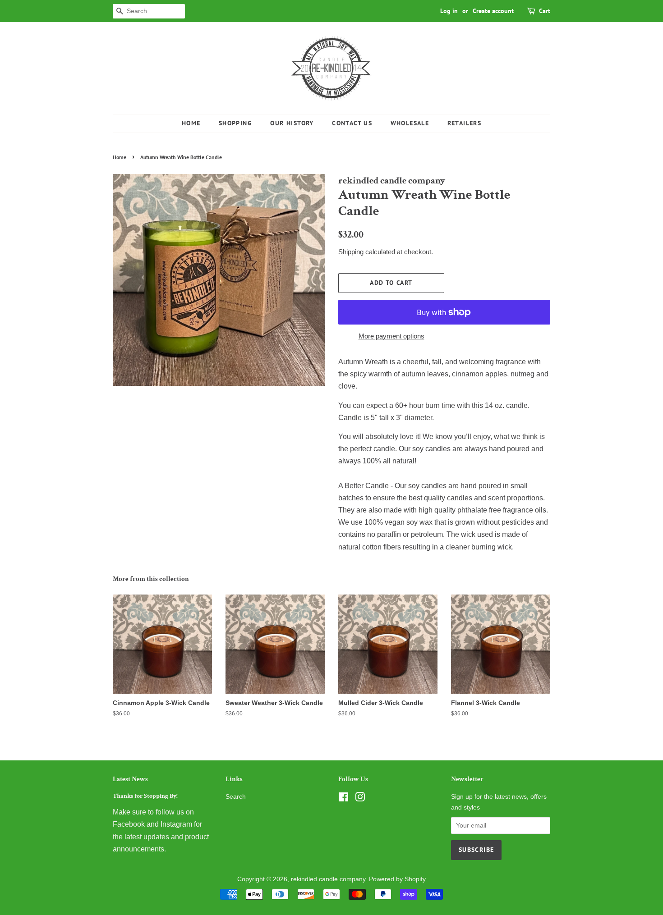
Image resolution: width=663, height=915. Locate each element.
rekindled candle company (328, 879)
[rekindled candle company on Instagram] (360, 799)
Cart (544, 11)
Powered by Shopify (397, 879)
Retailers (464, 123)
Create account (493, 11)
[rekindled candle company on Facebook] (343, 799)
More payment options (391, 336)
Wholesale (410, 123)
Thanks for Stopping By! (145, 796)
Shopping (235, 123)
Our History (291, 123)
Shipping (351, 252)
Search (236, 796)
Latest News (130, 779)
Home (191, 123)
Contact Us (352, 123)
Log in (449, 11)
